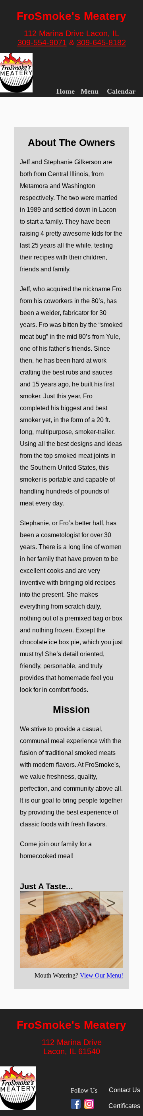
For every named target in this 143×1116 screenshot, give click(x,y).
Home (65, 91)
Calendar (121, 91)
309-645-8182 (101, 42)
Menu (90, 91)
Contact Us (124, 1090)
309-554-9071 (42, 42)
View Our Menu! (101, 975)
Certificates (124, 1106)
